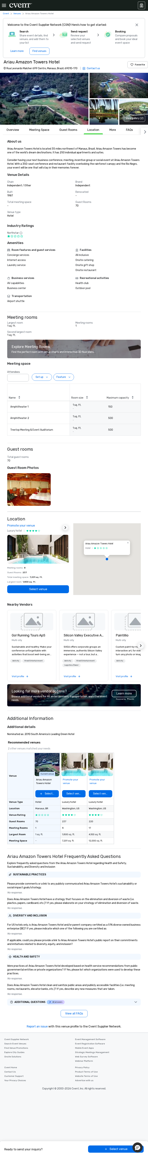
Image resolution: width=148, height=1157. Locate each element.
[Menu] (4, 5)
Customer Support (13, 1076)
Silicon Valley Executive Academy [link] (84, 635)
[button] (44, 99)
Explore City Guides (14, 1052)
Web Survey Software (86, 1056)
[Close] (136, 24)
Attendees (13, 372)
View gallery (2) (134, 118)
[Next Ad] (65, 527)
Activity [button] (15, 661)
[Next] (144, 131)
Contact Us (10, 1072)
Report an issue (37, 1026)
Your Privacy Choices (15, 1080)
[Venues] (141, 5)
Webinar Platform (84, 1061)
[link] (31, 621)
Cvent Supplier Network (16, 1039)
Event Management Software (90, 1039)
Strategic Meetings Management (92, 1052)
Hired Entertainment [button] (33, 661)
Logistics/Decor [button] (71, 665)
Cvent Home (10, 1067)
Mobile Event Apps (84, 1048)
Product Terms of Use (86, 1072)
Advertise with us (84, 1080)
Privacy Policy (82, 1067)
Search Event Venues (15, 1043)
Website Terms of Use (86, 1076)
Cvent (6, 13)
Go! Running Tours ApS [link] (28, 635)
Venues (17, 13)
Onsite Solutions (12, 1056)
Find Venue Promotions (16, 1048)
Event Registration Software (90, 1043)
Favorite (140, 64)
